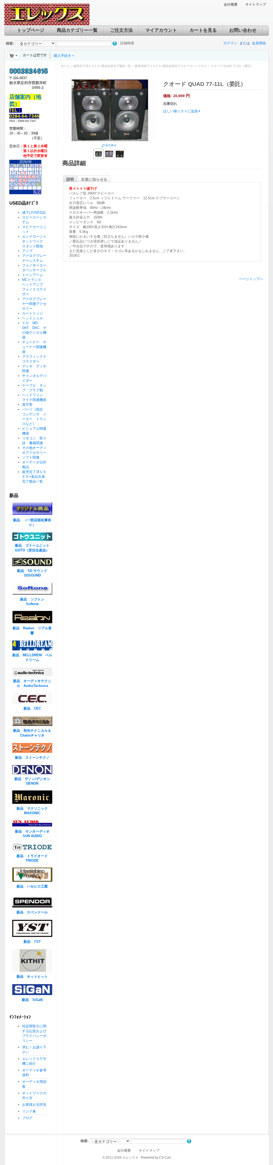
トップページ (30, 30)
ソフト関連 (30, 457)
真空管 (27, 405)
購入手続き (62, 56)
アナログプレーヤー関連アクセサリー (34, 304)
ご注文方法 (121, 30)
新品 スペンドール (32, 912)
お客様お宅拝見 (34, 1105)
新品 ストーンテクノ (32, 758)
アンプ (27, 251)
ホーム (65, 65)
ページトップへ (251, 279)
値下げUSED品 (34, 212)
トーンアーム (32, 275)
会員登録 (259, 43)
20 (25, 180)
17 (12, 180)
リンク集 (29, 1111)
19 (21, 180)
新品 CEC (34, 708)
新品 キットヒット (32, 977)
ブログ (27, 1118)
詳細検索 (127, 43)
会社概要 (231, 4)
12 (21, 177)
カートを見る (203, 30)
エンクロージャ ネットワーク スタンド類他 (36, 241)
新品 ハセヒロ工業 (32, 886)
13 (25, 177)
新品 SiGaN (32, 1000)
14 (30, 177)
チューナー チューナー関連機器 (34, 347)
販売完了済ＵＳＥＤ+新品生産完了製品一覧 (102, 65)
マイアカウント (161, 30)
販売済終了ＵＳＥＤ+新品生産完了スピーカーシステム (171, 65)
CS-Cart (165, 1157)
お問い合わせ (242, 30)
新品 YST (32, 942)
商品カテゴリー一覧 (77, 30)
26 (21, 184)
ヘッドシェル (32, 318)
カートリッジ (34, 313)
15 (34, 177)
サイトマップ (255, 4)
